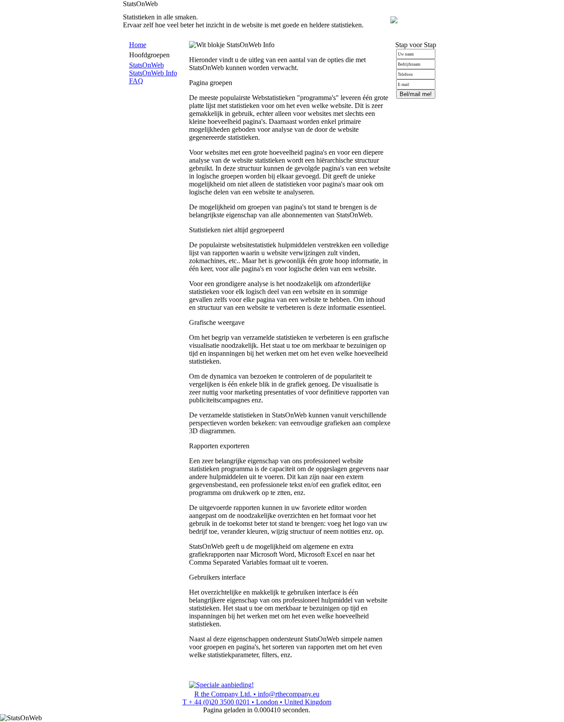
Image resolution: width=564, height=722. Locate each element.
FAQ (136, 81)
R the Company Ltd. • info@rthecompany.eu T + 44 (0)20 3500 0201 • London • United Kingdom (256, 698)
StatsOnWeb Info (153, 73)
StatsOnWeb (146, 65)
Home (137, 44)
